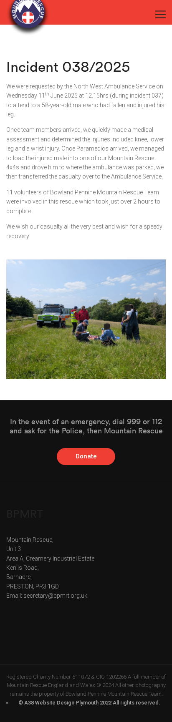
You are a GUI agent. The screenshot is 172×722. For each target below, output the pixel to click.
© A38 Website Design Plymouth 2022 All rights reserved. (89, 702)
